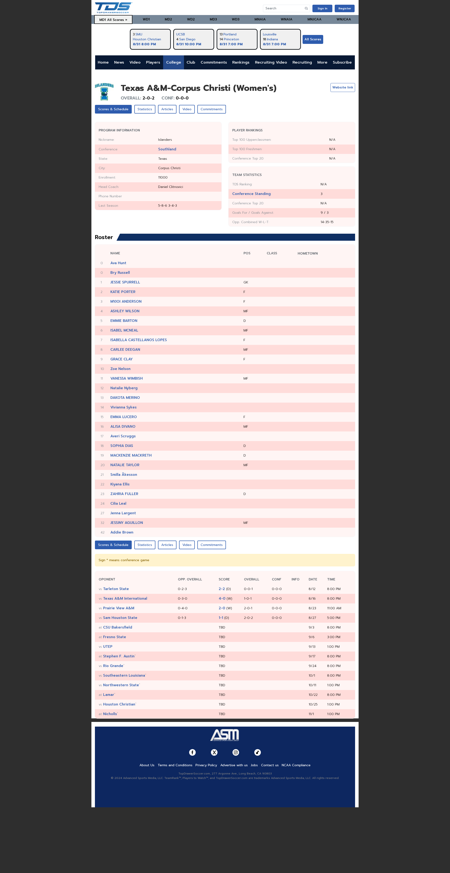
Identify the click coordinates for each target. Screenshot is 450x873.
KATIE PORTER (122, 291)
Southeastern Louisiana (124, 675)
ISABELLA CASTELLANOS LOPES (138, 340)
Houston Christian (147, 39)
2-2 (222, 588)
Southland (167, 149)
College (173, 62)
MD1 (102, 19)
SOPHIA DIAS (121, 445)
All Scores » (117, 19)
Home (103, 62)
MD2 (168, 19)
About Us (146, 765)
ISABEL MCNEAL (124, 330)
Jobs (254, 765)
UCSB (180, 34)
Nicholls (110, 714)
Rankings (240, 62)
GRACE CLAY (121, 359)
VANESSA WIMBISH (126, 378)
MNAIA (260, 19)
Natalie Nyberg (124, 388)
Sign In (322, 8)
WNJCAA (344, 19)
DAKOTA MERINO (125, 397)
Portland (229, 34)
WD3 (236, 19)
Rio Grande (113, 665)
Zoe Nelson (120, 368)
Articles (167, 109)
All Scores (312, 39)
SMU (138, 34)
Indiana (272, 39)
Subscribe (342, 62)
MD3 (213, 19)
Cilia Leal (118, 503)
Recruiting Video (271, 62)
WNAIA (286, 19)
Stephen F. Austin (119, 656)
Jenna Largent (123, 513)
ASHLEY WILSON (124, 311)
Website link (342, 87)
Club (191, 62)
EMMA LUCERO (123, 416)
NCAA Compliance (296, 765)
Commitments (214, 62)
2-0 (222, 608)
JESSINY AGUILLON (126, 522)
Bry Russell (120, 272)
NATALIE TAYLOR (124, 465)
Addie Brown (121, 532)
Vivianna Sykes (123, 407)
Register (344, 8)
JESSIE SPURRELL (125, 282)
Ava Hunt (118, 263)
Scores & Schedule (113, 109)
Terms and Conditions (175, 765)
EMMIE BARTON (123, 320)
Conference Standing (251, 193)
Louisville (270, 34)
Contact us (270, 765)
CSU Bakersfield (117, 627)
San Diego (187, 39)
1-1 (221, 617)
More (322, 62)
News (119, 62)
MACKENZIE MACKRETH (131, 455)
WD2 (191, 19)
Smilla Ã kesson (123, 474)
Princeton (231, 39)
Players (153, 62)
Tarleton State (116, 588)
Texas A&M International (125, 598)
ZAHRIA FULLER (124, 493)
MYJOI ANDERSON (126, 301)
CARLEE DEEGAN (125, 349)
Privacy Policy (206, 765)
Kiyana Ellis (120, 484)
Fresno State (114, 637)
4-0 (222, 598)
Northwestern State (121, 685)
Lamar (108, 694)
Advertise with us (234, 765)
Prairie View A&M (118, 608)
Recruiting (302, 62)
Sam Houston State (120, 617)
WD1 (146, 19)
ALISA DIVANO (122, 426)
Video (135, 62)
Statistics (145, 109)
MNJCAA (315, 19)
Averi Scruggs (123, 436)
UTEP (107, 646)
